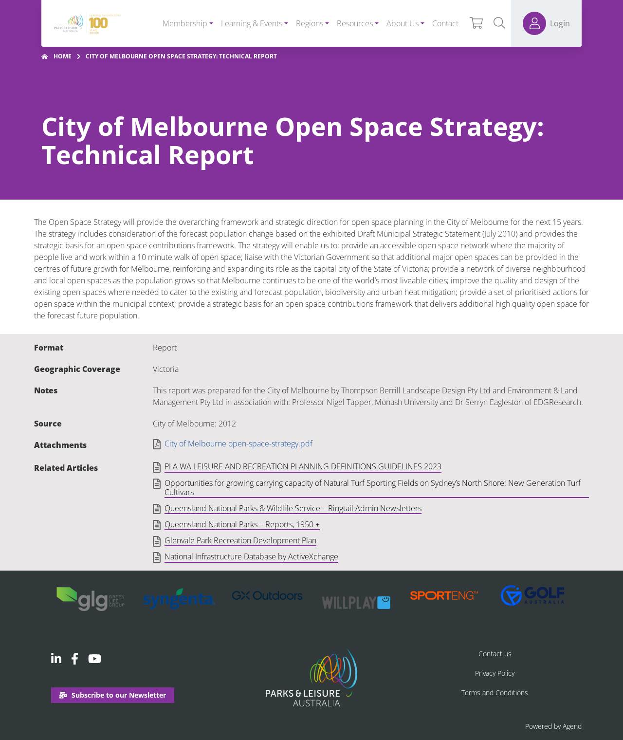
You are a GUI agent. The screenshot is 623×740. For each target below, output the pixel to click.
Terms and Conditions (494, 692)
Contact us (495, 653)
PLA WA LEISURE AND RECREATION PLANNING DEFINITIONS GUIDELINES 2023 (303, 467)
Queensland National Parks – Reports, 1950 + (242, 525)
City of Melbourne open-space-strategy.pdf (238, 443)
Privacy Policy (494, 673)
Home (63, 56)
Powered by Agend (553, 726)
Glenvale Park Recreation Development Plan (240, 541)
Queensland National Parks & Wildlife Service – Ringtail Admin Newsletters (293, 509)
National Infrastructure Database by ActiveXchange (251, 557)
